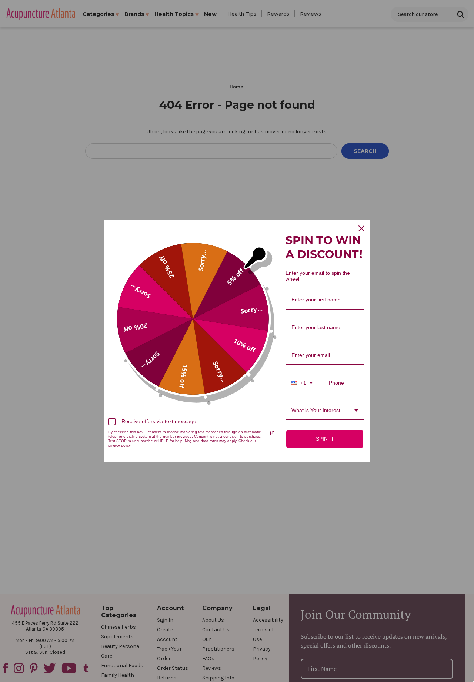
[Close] (361, 228)
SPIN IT (325, 439)
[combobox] (302, 383)
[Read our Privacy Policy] (272, 433)
